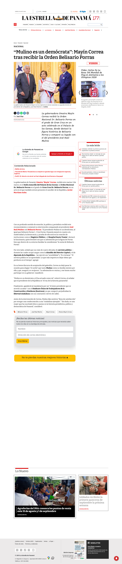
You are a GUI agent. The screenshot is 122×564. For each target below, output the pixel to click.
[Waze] (52, 558)
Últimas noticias (93, 181)
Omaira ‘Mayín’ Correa (46, 182)
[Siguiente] (106, 92)
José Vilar (20, 116)
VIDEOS (93, 63)
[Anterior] (79, 92)
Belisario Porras (34, 229)
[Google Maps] (48, 558)
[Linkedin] (24, 113)
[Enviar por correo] (27, 113)
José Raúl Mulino (70, 30)
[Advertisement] (45, 438)
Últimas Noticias (36, 30)
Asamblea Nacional (85, 30)
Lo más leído (93, 145)
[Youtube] (105, 11)
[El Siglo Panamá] (83, 11)
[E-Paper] (73, 11)
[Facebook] (97, 11)
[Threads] (90, 11)
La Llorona (48, 30)
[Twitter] (15, 113)
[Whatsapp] (21, 113)
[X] (94, 11)
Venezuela (58, 30)
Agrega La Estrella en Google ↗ (61, 154)
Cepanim (97, 30)
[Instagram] (101, 11)
